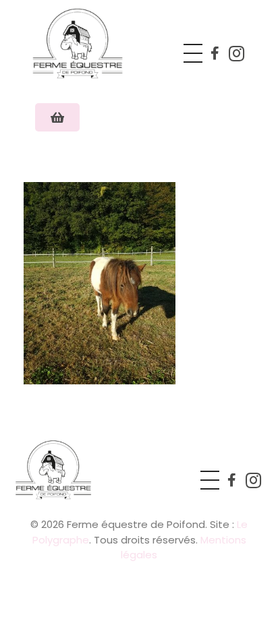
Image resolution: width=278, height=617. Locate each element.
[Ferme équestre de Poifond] (93, 43)
